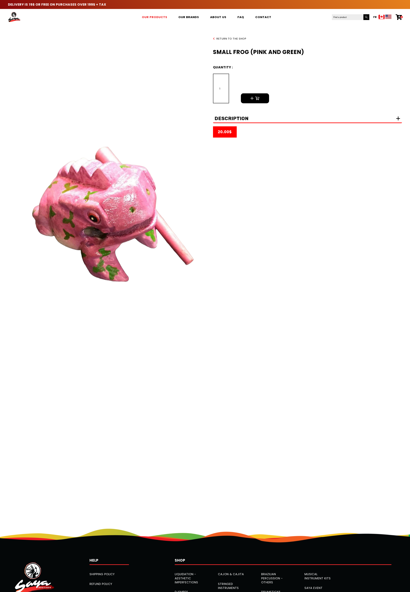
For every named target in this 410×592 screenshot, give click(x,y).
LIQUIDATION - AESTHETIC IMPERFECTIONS (186, 578)
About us (218, 17)
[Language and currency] (385, 17)
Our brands (188, 17)
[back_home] (14, 17)
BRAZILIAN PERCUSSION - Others (272, 578)
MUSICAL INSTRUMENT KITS (317, 576)
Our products (154, 17)
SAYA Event (313, 588)
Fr (375, 17)
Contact (263, 17)
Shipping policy (102, 574)
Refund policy (101, 584)
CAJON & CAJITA (231, 574)
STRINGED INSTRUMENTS (228, 586)
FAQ (241, 17)
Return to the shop (231, 38)
